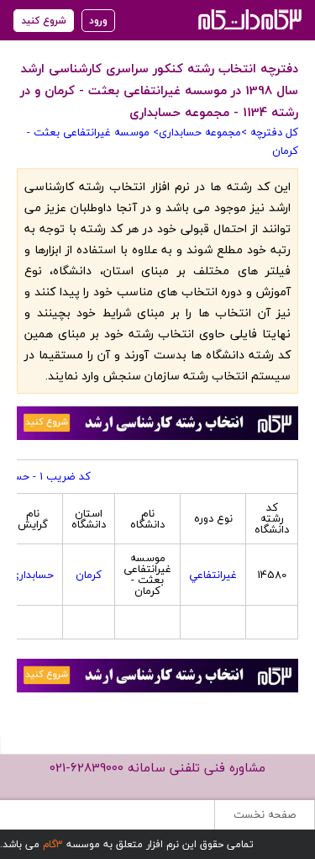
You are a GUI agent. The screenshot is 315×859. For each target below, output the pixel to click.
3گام (53, 844)
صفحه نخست (265, 814)
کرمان (89, 574)
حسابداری (32, 574)
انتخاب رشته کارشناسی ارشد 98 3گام (248, 18)
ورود (98, 20)
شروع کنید (43, 20)
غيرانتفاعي (213, 574)
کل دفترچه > (269, 132)
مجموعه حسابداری (200, 132)
